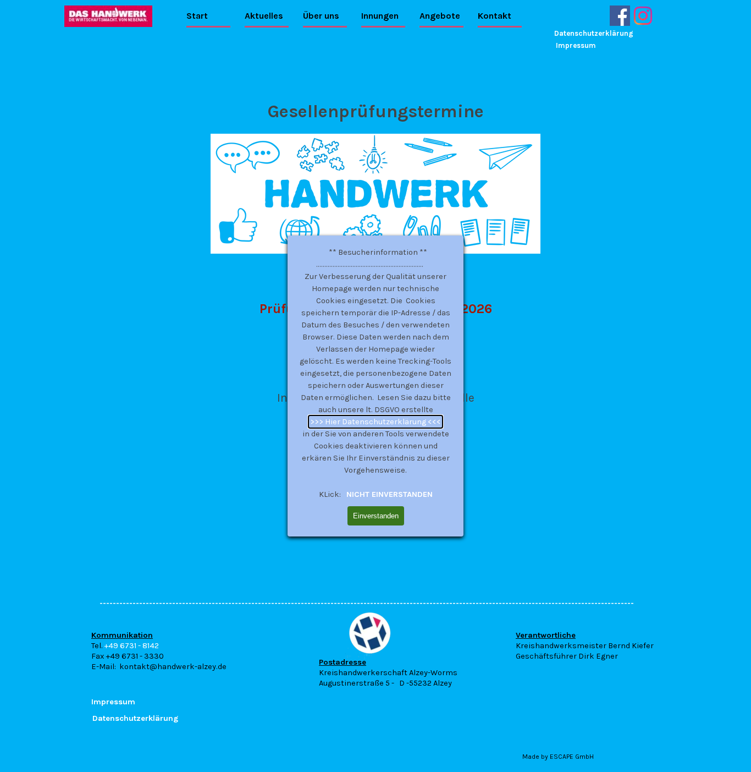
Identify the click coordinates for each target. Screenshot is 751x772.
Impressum (576, 45)
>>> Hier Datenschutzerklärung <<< (375, 421)
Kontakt (494, 15)
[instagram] (643, 16)
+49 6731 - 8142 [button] (131, 645)
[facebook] (620, 16)
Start (197, 15)
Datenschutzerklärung (593, 33)
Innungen (380, 15)
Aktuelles (264, 15)
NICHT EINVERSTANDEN (388, 494)
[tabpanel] (188, 650)
